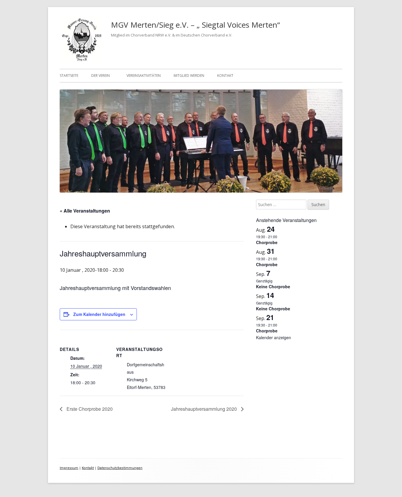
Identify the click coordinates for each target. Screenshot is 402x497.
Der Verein (100, 75)
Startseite (69, 75)
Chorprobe (267, 242)
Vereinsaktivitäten (144, 75)
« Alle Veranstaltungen (85, 210)
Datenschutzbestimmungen (119, 468)
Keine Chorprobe (273, 286)
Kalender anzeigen (273, 337)
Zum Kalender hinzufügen (99, 314)
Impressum (69, 468)
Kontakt (225, 75)
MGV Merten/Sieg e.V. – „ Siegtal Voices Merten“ (195, 24)
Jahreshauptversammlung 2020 (204, 408)
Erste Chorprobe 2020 (89, 408)
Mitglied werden (189, 75)
